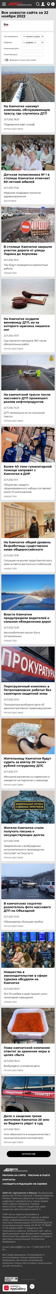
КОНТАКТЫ (8, 1179)
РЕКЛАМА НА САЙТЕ (14, 1175)
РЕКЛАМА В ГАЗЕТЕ (39, 1175)
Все (6, 24)
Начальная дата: (11, 48)
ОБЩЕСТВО (10, 273)
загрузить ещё (28, 1154)
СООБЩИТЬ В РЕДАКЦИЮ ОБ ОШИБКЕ (24, 1184)
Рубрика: (8, 42)
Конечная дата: (11, 54)
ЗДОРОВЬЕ (10, 201)
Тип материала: (11, 36)
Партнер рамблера (28, 1279)
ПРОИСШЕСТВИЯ (13, 129)
